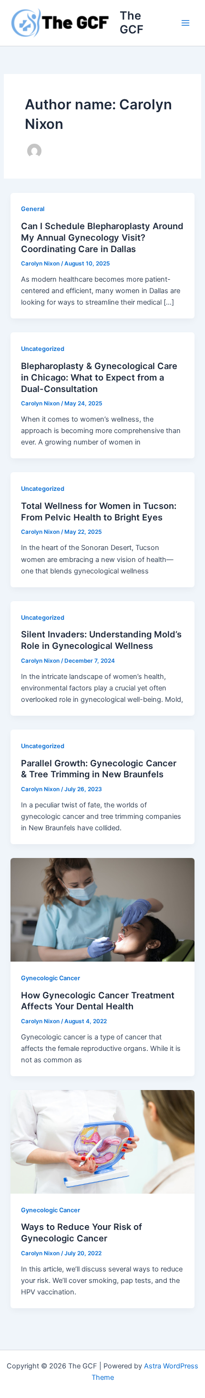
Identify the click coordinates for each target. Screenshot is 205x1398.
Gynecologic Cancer (50, 978)
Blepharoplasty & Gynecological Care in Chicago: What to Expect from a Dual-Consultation (99, 376)
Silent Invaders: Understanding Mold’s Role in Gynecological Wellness (101, 640)
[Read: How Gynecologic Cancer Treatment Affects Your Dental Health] (102, 909)
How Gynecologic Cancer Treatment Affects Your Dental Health (97, 1001)
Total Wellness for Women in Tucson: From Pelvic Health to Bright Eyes (98, 511)
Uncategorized (42, 348)
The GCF (132, 22)
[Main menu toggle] (185, 23)
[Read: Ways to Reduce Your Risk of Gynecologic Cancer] (102, 1141)
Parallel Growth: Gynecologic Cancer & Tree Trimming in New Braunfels (98, 769)
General (32, 208)
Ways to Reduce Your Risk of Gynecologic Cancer (81, 1232)
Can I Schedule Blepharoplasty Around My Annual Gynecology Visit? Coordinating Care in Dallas (102, 237)
